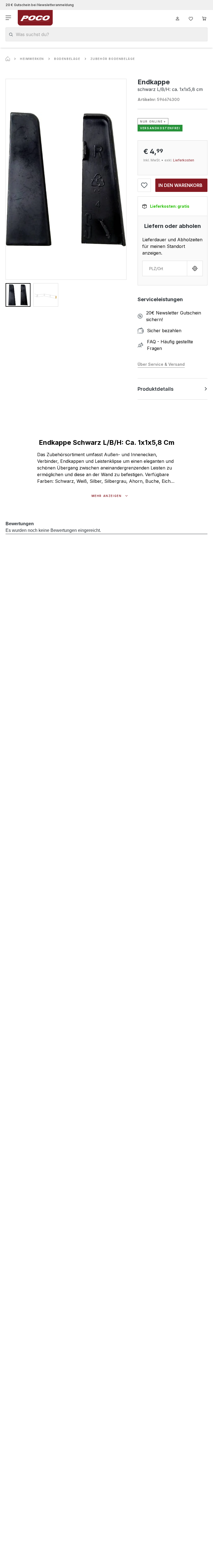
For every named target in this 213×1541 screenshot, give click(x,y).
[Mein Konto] (177, 18)
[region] (66, 193)
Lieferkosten (183, 160)
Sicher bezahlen (164, 330)
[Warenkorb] (204, 18)
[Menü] (9, 18)
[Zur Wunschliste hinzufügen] (144, 185)
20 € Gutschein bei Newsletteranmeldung (40, 5)
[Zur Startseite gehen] (35, 18)
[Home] (8, 59)
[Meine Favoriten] (190, 18)
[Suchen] (11, 34)
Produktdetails (156, 389)
